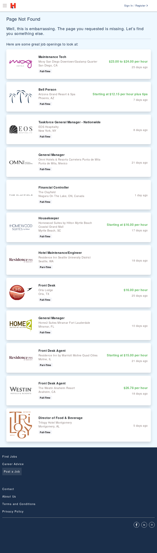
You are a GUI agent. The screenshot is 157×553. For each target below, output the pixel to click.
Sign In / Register (135, 5)
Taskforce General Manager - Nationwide (69, 122)
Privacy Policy (13, 511)
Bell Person (47, 89)
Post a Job (12, 471)
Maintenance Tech (52, 57)
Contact (8, 489)
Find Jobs (9, 456)
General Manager (51, 154)
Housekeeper (48, 218)
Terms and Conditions (19, 504)
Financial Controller (53, 187)
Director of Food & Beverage (60, 418)
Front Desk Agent (52, 350)
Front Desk (47, 285)
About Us (9, 496)
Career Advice (13, 464)
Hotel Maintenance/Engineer (60, 252)
